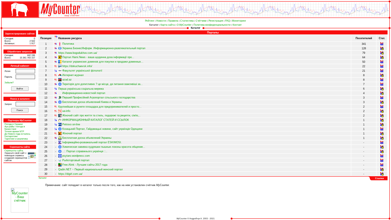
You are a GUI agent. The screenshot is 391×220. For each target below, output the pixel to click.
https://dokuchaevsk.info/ (77, 66)
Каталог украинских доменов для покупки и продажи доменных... (102, 61)
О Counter (184, 24)
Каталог (153, 24)
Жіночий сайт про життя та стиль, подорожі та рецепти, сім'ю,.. (101, 115)
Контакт (237, 24)
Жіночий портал (72, 133)
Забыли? (9, 82)
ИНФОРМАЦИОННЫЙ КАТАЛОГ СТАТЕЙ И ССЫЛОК (95, 119)
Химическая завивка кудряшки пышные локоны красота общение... (103, 146)
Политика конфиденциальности (212, 24)
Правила (173, 20)
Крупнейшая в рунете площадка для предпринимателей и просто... (100, 106)
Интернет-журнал (73, 75)
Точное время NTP (14, 131)
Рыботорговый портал (75, 160)
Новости (161, 20)
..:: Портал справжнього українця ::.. (84, 151)
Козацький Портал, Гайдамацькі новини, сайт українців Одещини (102, 128)
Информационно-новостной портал (83, 93)
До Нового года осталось (17, 134)
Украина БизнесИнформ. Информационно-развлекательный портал (103, 48)
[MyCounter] (19, 17)
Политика (68, 43)
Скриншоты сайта (13, 150)
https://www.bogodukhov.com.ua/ (77, 52)
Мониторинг (239, 20)
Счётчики (201, 20)
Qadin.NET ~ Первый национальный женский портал (90, 169)
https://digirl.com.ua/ (70, 173)
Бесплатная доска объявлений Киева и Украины (92, 101)
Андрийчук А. (195, 218)
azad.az (67, 79)
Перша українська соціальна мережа (81, 88)
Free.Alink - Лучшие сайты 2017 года (84, 164)
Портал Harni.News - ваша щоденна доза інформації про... (98, 57)
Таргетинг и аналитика (16, 139)
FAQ (227, 20)
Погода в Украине (13, 124)
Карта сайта (167, 24)
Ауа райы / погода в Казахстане (14, 127)
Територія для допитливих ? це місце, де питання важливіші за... (102, 84)
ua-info (66, 110)
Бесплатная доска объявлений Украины (86, 137)
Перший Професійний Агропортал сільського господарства (98, 97)
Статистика (187, 20)
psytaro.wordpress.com (76, 155)
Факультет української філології (82, 70)
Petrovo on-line (71, 124)
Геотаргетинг (11, 136)
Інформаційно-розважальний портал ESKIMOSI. (92, 142)
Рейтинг (149, 20)
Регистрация (216, 20)
